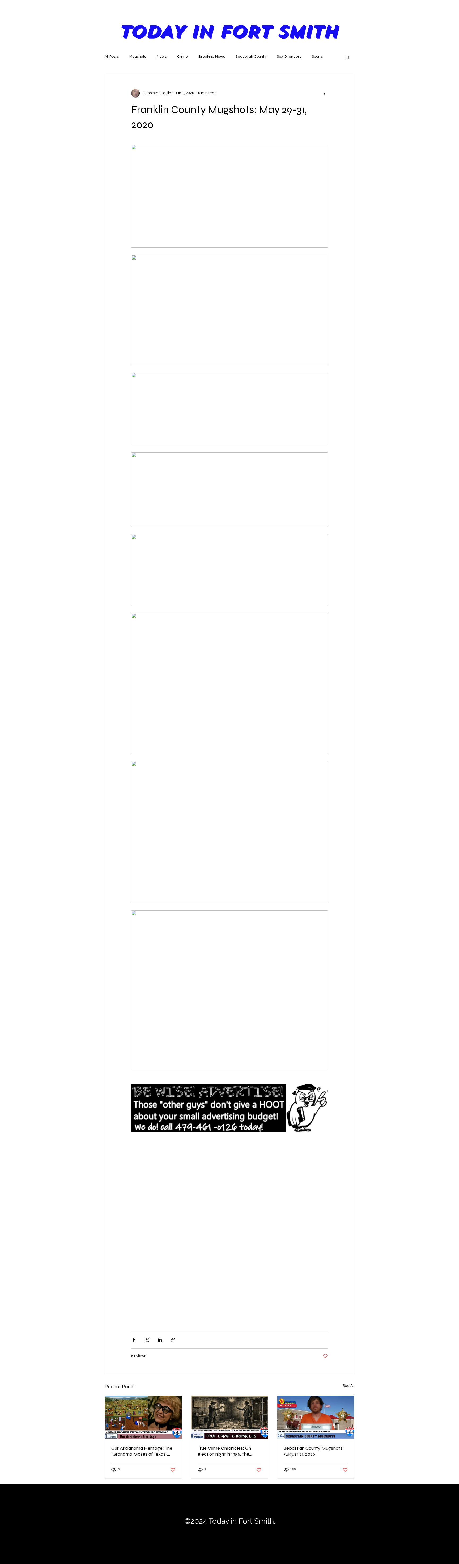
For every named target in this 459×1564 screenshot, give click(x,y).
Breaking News (211, 56)
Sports (317, 56)
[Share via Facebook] (133, 1339)
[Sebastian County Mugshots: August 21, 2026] (315, 1417)
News (162, 56)
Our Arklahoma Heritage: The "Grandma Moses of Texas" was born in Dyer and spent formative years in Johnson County (141, 1451)
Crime (182, 56)
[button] (347, 57)
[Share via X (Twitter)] (146, 1339)
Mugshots (137, 56)
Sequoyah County (251, 56)
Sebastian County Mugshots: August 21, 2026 (314, 1451)
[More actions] (324, 93)
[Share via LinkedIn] (159, 1339)
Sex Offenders (289, 56)
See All (348, 1386)
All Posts (112, 56)
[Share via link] (172, 1339)
